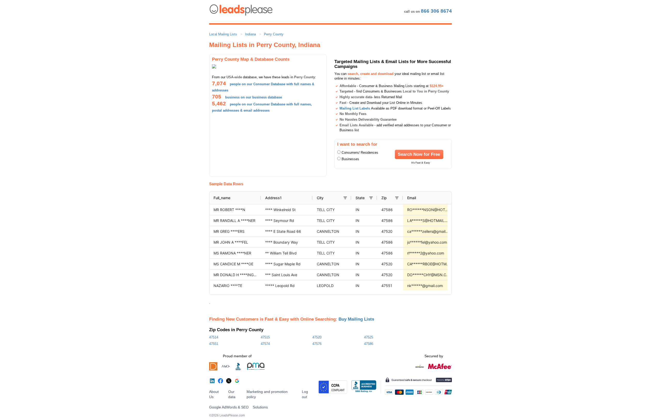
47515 (265, 337)
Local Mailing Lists (223, 34)
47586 (368, 344)
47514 (213, 337)
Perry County (274, 34)
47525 (368, 337)
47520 (316, 337)
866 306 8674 (436, 11)
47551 (213, 344)
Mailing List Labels (355, 108)
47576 (316, 344)
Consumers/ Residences (360, 152)
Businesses (350, 159)
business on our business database (253, 97)
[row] (357, 198)
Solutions (260, 407)
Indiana (250, 34)
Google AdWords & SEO (229, 407)
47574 (265, 344)
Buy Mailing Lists (356, 319)
